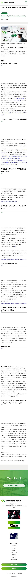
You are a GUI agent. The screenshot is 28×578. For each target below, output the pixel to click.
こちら (15, 246)
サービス (14, 548)
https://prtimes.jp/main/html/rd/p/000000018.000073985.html (13, 259)
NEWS (14, 545)
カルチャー (4, 13)
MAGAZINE (14, 552)
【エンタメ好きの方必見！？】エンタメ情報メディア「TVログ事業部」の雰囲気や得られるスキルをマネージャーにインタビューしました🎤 (14, 162)
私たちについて (14, 543)
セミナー (14, 557)
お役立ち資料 (14, 559)
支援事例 (14, 550)
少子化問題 (11, 15)
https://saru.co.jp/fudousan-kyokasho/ (9, 201)
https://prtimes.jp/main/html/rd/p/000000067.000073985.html (13, 303)
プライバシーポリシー (10, 573)
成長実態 (17, 15)
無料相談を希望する (14, 485)
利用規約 (20, 573)
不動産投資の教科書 (19, 98)
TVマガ (17, 145)
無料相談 (14, 568)
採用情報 (14, 554)
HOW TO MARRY (18, 100)
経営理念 (23, 15)
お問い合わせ (14, 564)
